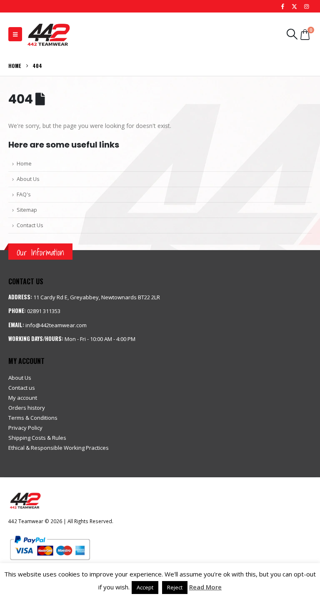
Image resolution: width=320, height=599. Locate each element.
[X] (294, 6)
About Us (28, 179)
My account (22, 397)
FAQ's (24, 194)
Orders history (26, 407)
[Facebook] (282, 6)
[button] (15, 34)
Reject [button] (174, 587)
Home (24, 163)
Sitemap (27, 209)
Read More (205, 587)
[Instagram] (306, 6)
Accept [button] (145, 587)
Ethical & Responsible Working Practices (58, 447)
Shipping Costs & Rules (37, 437)
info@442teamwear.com (56, 325)
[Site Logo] (48, 34)
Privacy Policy (25, 427)
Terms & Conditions (33, 417)
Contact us (21, 387)
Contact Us (30, 225)
